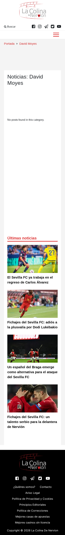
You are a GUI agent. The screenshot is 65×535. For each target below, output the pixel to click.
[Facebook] (33, 26)
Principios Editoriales (32, 504)
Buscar (11, 26)
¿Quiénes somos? (24, 486)
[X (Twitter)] (52, 26)
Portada (9, 43)
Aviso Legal (32, 492)
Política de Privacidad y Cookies (32, 498)
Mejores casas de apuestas (33, 516)
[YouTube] (59, 26)
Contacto (46, 486)
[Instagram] (40, 26)
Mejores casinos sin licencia (32, 522)
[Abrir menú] (56, 34)
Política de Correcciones (32, 510)
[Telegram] (46, 26)
